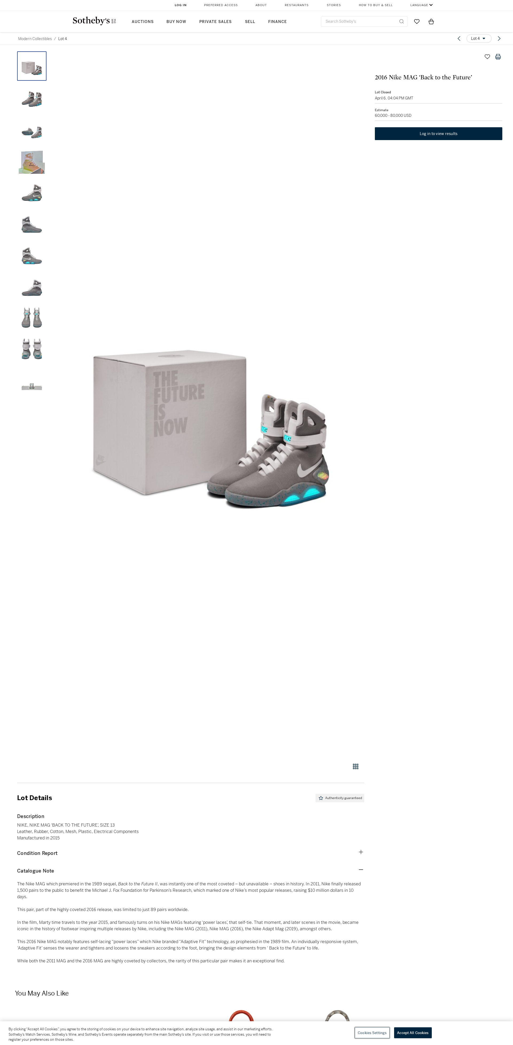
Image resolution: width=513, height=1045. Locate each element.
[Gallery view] (355, 766)
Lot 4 (62, 38)
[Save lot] (487, 56)
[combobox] (364, 21)
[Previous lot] (459, 38)
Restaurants (297, 5)
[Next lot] (499, 38)
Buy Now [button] (176, 22)
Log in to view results (439, 133)
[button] (211, 404)
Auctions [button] (143, 22)
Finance (277, 22)
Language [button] (419, 5)
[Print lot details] (498, 56)
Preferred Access (221, 5)
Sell (250, 22)
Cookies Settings (372, 1032)
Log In (181, 5)
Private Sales (215, 22)
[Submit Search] (401, 21)
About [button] (261, 5)
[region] (256, 1033)
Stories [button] (334, 5)
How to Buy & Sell (376, 5)
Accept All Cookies (413, 1032)
